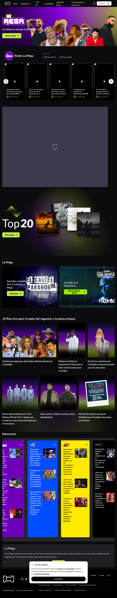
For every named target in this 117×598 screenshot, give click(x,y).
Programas (24, 4)
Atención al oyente (44, 585)
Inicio (15, 4)
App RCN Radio (60, 3)
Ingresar (102, 3)
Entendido (58, 579)
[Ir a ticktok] (22, 579)
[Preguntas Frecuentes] (94, 3)
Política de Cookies (42, 574)
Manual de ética (58, 585)
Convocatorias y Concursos (77, 3)
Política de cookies (79, 590)
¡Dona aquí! (10, 35)
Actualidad (49, 4)
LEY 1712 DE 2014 (71, 585)
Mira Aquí (9, 235)
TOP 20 (37, 3)
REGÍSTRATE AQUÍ (74, 292)
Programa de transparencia (87, 585)
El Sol (108, 575)
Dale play (14, 293)
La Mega (101, 575)
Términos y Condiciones (66, 569)
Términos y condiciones (45, 590)
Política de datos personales (63, 590)
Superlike (93, 575)
